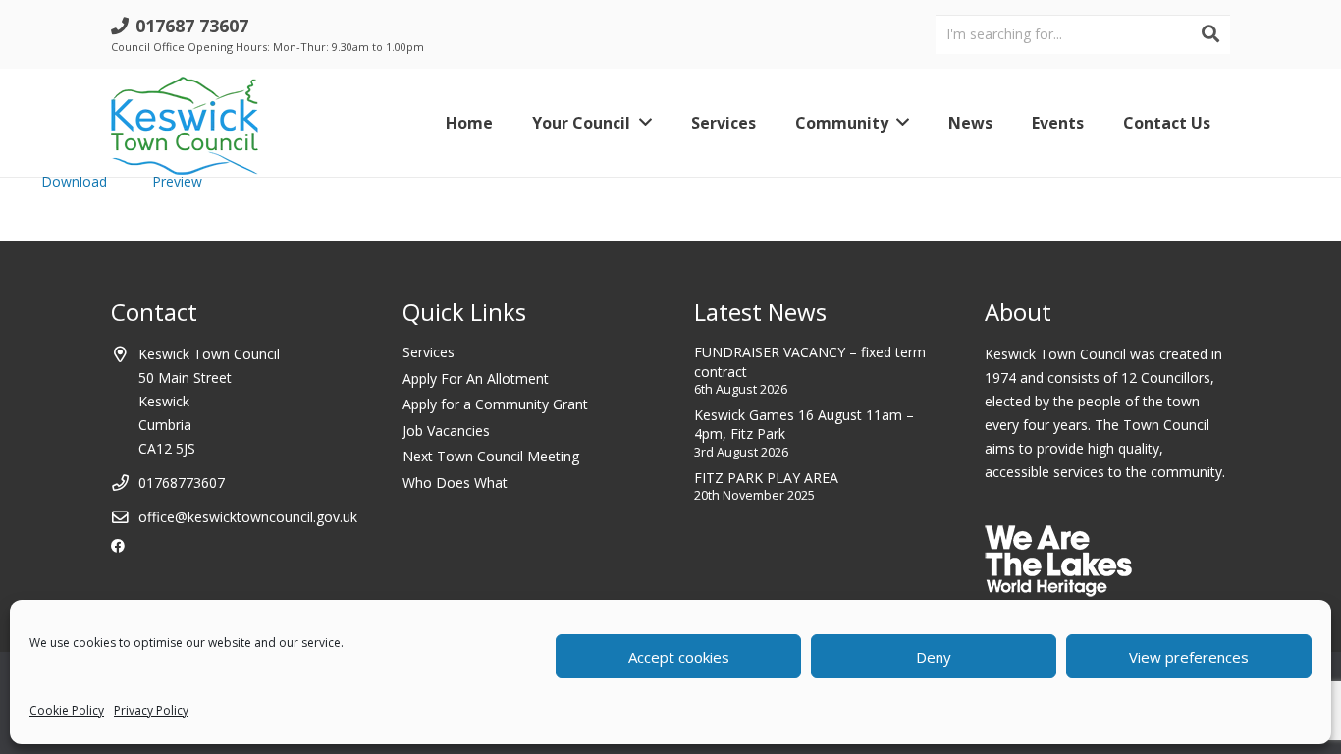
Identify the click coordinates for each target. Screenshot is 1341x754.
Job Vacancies (446, 430)
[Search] (1210, 34)
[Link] (184, 123)
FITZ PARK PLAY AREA (766, 477)
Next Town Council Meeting (490, 456)
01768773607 (181, 482)
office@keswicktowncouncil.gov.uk (247, 517)
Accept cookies (678, 657)
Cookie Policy (66, 710)
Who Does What (455, 482)
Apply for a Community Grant (495, 404)
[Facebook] (118, 546)
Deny (933, 657)
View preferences (1189, 657)
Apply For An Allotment (475, 378)
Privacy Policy (151, 710)
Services (428, 352)
